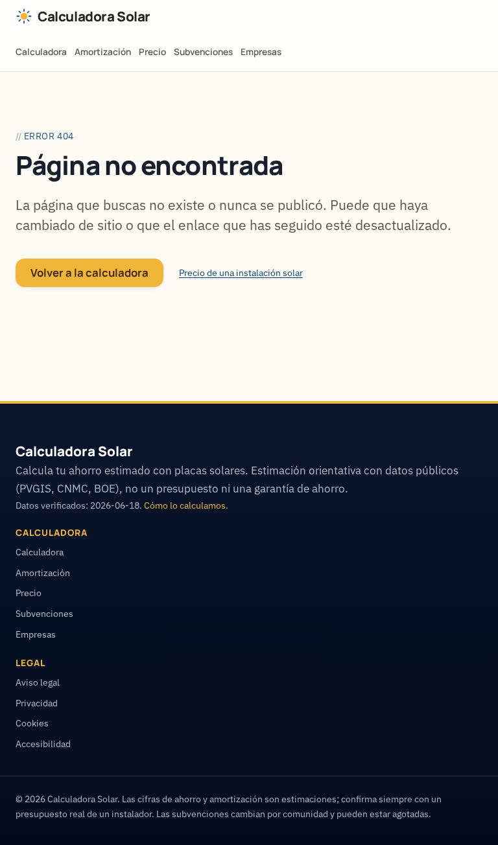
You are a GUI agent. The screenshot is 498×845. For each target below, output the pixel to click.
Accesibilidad (43, 744)
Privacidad (37, 703)
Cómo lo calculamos (185, 505)
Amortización (103, 51)
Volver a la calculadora (89, 272)
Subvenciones (203, 51)
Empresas (261, 51)
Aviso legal (38, 682)
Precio (152, 51)
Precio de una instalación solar (241, 273)
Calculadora (41, 51)
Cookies (32, 723)
